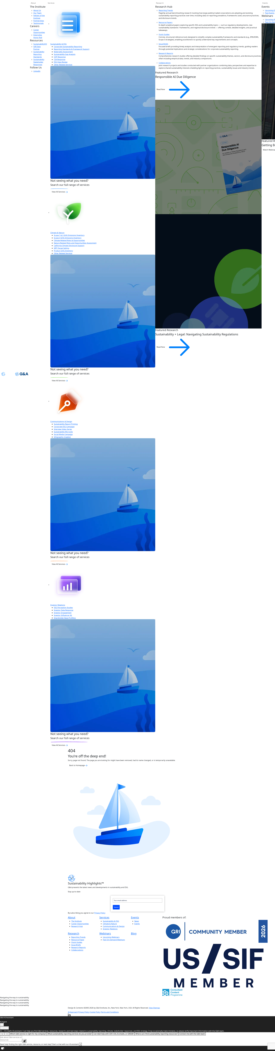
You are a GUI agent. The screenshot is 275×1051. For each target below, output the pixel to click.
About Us (37, 10)
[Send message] (24, 1041)
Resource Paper (77, 940)
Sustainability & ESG (58, 44)
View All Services (59, 192)
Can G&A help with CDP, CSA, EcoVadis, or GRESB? (114, 1034)
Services (51, 3)
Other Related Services (63, 64)
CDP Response (60, 57)
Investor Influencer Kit (63, 615)
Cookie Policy (95, 1012)
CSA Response (59, 59)
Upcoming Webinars (111, 937)
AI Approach (73, 1012)
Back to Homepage (77, 765)
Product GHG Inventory (63, 251)
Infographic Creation (62, 437)
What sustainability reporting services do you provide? (70, 1034)
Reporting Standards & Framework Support (71, 49)
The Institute (76, 921)
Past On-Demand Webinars (114, 940)
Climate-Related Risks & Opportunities (69, 240)
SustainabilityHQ (40, 44)
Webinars (105, 933)
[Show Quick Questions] (7, 1034)
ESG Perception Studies (63, 607)
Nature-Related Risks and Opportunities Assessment (75, 243)
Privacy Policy (99, 913)
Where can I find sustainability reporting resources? (156, 1034)
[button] (137, 1048)
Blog (134, 933)
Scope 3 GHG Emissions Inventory (67, 238)
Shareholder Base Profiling (65, 618)
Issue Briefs (163, 44)
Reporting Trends (166, 10)
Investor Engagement (62, 613)
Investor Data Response (63, 610)
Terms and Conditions (110, 1012)
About (33, 3)
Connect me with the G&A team (192, 1034)
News (136, 921)
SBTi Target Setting (61, 248)
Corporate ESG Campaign (64, 426)
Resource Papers (165, 22)
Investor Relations (57, 605)
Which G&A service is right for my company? (28, 1034)
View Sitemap (154, 1008)
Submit (116, 907)
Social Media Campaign (63, 434)
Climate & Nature (57, 233)
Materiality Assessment (63, 52)
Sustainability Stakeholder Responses (38, 62)
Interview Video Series (63, 429)
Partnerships (38, 21)
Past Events (269, 13)
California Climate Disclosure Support (69, 245)
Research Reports (166, 53)
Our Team (37, 13)
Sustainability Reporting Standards (38, 54)
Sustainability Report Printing (66, 424)
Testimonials (38, 23)
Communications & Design (61, 421)
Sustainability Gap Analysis (64, 54)
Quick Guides (164, 34)
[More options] (2, 1024)
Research (160, 3)
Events (135, 917)
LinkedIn (36, 71)
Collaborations (165, 63)
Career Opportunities (80, 924)
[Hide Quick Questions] (2, 1034)
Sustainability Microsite (63, 432)
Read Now (161, 89)
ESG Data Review (60, 62)
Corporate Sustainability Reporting (68, 46)
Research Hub (77, 926)
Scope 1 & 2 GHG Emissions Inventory (69, 235)
